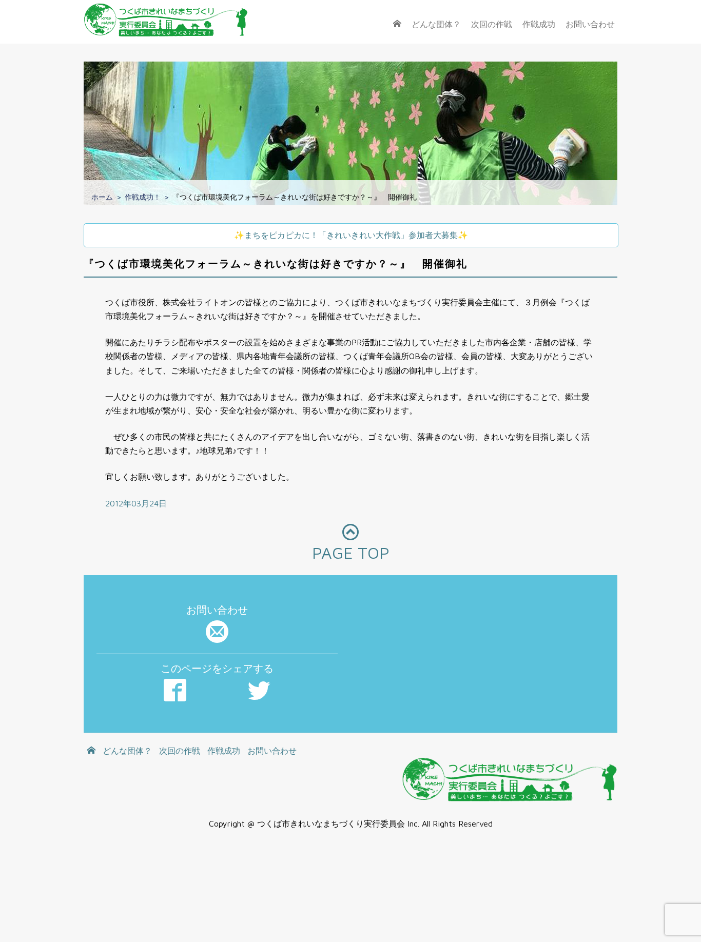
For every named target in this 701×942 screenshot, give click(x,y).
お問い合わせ (590, 24)
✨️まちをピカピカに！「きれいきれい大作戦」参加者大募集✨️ (351, 235)
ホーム (102, 196)
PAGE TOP (351, 552)
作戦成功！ (143, 196)
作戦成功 (538, 24)
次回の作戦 (491, 24)
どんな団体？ (436, 24)
